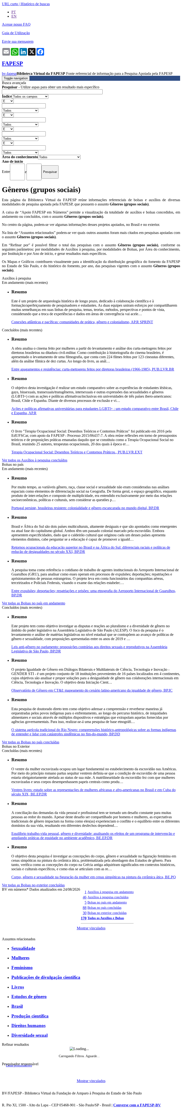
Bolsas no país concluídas (104, 907)
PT (13, 12)
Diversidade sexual (29, 1035)
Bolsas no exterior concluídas (107, 913)
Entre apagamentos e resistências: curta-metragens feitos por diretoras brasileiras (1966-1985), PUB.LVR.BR (92, 369)
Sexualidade (23, 948)
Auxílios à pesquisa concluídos (107, 897)
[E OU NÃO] (8, 101)
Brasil (17, 1006)
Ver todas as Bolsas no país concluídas (30, 742)
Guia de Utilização (16, 33)
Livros (17, 987)
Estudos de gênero (29, 996)
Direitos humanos (28, 1025)
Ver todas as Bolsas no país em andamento (33, 603)
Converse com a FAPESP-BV (137, 1105)
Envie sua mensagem (17, 41)
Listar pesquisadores (19, 1065)
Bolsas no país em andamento (107, 902)
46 (84, 897)
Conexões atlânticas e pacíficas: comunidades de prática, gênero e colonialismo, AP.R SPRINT (82, 322)
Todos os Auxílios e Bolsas (105, 918)
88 (84, 908)
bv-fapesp (9, 73)
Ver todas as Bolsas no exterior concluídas (33, 885)
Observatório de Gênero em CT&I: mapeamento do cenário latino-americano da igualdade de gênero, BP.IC (92, 690)
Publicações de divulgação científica (45, 977)
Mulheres (20, 957)
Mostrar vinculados (91, 928)
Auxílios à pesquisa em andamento (110, 892)
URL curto (10, 4)
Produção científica (30, 1015)
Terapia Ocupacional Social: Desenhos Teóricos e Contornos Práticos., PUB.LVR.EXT (76, 452)
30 (84, 913)
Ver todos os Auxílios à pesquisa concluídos (34, 460)
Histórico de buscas (35, 4)
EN (14, 16)
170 (83, 918)
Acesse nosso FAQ (16, 24)
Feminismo (22, 967)
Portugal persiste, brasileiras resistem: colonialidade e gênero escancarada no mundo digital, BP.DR (85, 508)
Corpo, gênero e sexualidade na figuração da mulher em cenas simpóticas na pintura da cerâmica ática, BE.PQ (93, 877)
